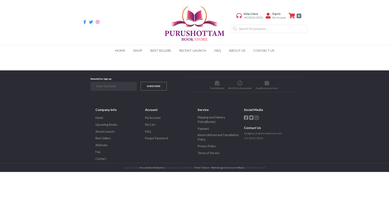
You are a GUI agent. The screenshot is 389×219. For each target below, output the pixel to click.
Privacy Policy (207, 146)
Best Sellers (160, 50)
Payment (203, 128)
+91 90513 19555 (253, 138)
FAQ (217, 50)
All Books (101, 145)
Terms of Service (208, 153)
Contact (100, 158)
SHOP (137, 50)
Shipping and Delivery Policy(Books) (211, 119)
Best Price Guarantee (240, 88)
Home (120, 50)
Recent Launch (192, 50)
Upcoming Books (106, 124)
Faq (97, 152)
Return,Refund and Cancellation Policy (218, 137)
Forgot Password (156, 138)
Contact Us (263, 50)
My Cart (150, 124)
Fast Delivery (217, 88)
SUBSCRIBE (153, 86)
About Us (237, 50)
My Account (153, 117)
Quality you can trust (267, 88)
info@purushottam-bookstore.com (263, 133)
